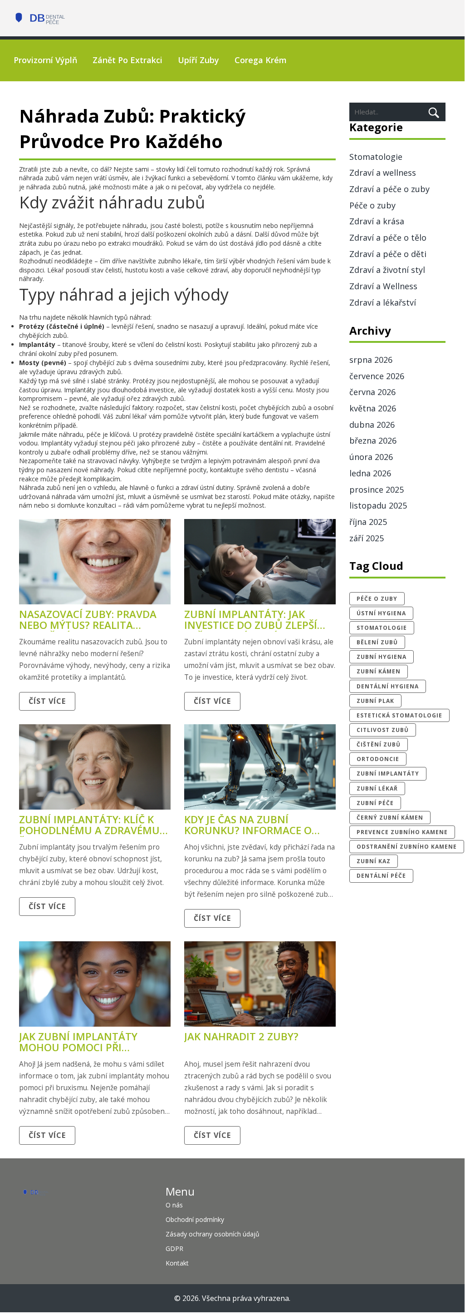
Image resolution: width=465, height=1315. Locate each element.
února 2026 (371, 456)
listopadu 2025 (378, 505)
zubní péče (375, 803)
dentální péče (381, 876)
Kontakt (177, 1263)
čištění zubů (379, 744)
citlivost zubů (383, 730)
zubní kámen (379, 671)
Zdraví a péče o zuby (389, 188)
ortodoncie (378, 759)
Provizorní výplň (45, 59)
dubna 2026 (372, 424)
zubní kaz (374, 861)
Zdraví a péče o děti (387, 253)
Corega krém (261, 59)
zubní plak (375, 701)
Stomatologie (375, 156)
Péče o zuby (372, 205)
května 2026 (372, 408)
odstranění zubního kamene (407, 846)
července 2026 (376, 376)
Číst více (47, 701)
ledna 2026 (370, 473)
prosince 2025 (376, 489)
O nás (174, 1205)
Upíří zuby (198, 59)
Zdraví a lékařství (382, 302)
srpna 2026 (370, 359)
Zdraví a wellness (382, 172)
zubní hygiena (381, 657)
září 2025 (366, 538)
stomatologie (382, 628)
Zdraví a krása (376, 221)
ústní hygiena (381, 613)
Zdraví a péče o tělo (387, 237)
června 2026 (372, 391)
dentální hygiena (388, 686)
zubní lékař (377, 788)
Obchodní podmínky (195, 1219)
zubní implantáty (388, 773)
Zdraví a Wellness (383, 286)
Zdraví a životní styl (387, 269)
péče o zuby (377, 599)
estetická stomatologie (399, 715)
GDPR (174, 1248)
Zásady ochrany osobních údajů (212, 1234)
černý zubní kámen (390, 817)
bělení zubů (377, 642)
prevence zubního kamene (402, 832)
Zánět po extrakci (127, 59)
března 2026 (372, 440)
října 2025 (368, 521)
